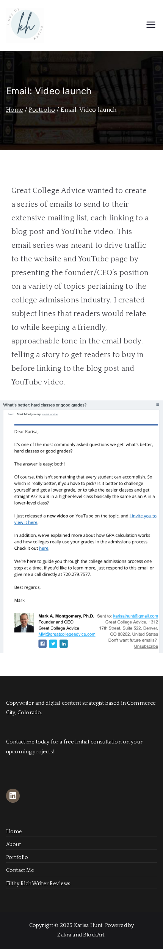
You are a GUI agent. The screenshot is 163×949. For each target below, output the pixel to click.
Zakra (64, 935)
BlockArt (93, 935)
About (13, 844)
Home (14, 832)
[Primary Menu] (151, 25)
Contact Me (20, 870)
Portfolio (17, 857)
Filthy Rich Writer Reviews (38, 884)
